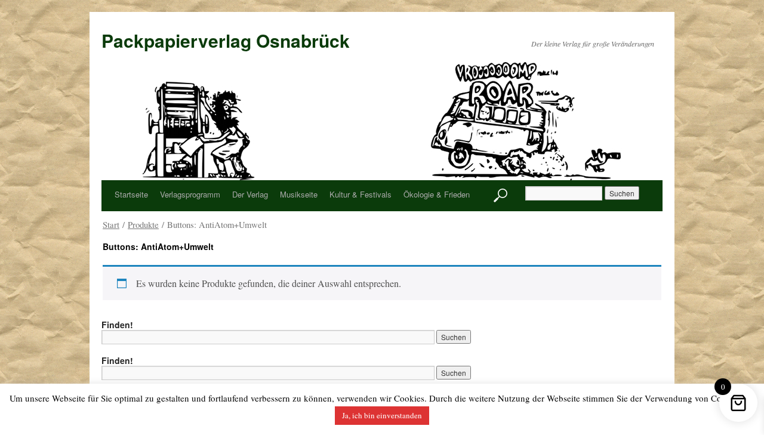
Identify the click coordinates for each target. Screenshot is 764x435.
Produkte (143, 224)
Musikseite (299, 194)
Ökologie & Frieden (436, 194)
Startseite (131, 194)
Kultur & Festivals (360, 194)
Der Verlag (250, 194)
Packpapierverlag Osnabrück (225, 40)
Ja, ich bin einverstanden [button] (382, 415)
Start (111, 224)
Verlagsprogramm (190, 194)
